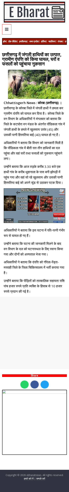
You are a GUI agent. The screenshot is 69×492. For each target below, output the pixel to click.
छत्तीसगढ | (23, 41)
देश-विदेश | (13, 41)
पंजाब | (60, 41)
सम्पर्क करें (40, 478)
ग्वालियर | (52, 41)
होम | (5, 41)
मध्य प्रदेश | (34, 41)
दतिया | (44, 41)
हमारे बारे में (28, 478)
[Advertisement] (34, 333)
